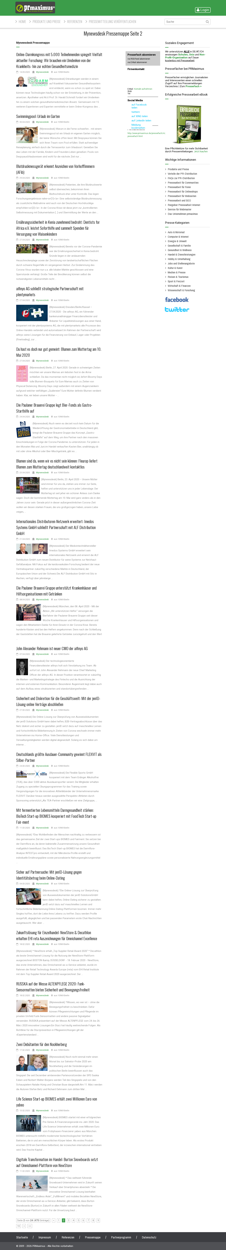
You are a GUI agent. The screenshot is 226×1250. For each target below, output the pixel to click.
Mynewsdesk (42, 72)
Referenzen (74, 21)
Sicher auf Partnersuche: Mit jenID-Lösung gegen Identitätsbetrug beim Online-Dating (49, 875)
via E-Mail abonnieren (137, 62)
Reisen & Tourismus (178, 277)
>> (29, 1226)
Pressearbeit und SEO (179, 200)
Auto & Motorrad (176, 232)
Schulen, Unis (186, 54)
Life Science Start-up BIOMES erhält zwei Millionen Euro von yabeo (56, 1102)
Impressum (45, 1237)
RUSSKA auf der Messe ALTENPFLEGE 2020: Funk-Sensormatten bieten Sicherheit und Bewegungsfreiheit (53, 987)
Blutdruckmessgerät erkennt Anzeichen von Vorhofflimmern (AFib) (55, 169)
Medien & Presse (176, 272)
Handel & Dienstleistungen (181, 254)
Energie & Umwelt (177, 241)
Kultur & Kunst (175, 268)
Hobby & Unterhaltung (179, 259)
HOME (22, 21)
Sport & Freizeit (176, 281)
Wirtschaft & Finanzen (179, 286)
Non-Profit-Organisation (185, 56)
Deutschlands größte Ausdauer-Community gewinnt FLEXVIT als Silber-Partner (59, 757)
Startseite (22, 1237)
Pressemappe (92, 1237)
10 (18, 1226)
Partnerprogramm (121, 1237)
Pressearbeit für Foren (179, 187)
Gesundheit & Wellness (180, 250)
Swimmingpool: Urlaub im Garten (38, 116)
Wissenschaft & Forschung (181, 290)
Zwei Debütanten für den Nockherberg (41, 1044)
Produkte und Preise (47, 21)
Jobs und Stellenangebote (181, 263)
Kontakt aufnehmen (143, 89)
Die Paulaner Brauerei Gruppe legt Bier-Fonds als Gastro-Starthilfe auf (54, 408)
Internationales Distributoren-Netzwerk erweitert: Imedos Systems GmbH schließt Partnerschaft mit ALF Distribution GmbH (56, 527)
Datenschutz (149, 1237)
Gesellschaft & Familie (179, 245)
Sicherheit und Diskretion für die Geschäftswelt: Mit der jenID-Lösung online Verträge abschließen (58, 701)
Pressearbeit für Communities (183, 182)
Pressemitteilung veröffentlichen (112, 21)
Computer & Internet (178, 236)
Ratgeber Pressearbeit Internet (184, 205)
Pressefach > (194, 86)
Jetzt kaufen (201, 151)
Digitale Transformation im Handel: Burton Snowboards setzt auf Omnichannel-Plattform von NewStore (57, 1162)
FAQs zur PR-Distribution (181, 178)
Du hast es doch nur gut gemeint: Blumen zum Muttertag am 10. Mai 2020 (58, 352)
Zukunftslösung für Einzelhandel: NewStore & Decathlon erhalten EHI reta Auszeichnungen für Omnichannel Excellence (56, 935)
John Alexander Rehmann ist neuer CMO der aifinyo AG (52, 648)
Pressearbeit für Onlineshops (183, 191)
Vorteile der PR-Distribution (182, 173)
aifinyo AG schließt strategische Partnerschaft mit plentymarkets (50, 291)
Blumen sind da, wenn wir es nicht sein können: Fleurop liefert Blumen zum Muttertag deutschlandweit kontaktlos (56, 464)
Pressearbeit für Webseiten (182, 196)
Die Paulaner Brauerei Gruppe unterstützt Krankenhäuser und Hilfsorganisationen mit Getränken (56, 591)
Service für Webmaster (179, 209)
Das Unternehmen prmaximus (183, 214)
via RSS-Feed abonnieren (139, 59)
